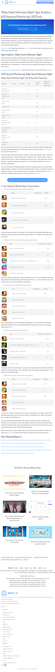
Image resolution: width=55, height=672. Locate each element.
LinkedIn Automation (8, 648)
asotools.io (37, 173)
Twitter (16, 568)
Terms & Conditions (8, 634)
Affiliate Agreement (7, 629)
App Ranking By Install (8, 619)
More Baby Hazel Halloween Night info (11, 70)
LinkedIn (40, 568)
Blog (4, 638)
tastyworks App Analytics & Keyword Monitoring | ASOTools (17, 453)
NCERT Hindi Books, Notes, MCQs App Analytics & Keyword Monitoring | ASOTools (23, 443)
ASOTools (27, 48)
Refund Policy (6, 636)
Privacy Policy (6, 631)
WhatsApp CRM (7, 646)
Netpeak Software (7, 651)
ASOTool (49, 70)
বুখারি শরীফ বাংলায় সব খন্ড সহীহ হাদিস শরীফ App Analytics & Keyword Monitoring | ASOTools (22, 447)
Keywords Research (8, 612)
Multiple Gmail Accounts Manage (11, 655)
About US (5, 641)
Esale (4, 660)
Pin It (44, 568)
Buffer (34, 568)
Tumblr (26, 568)
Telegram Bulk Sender (8, 658)
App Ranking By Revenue (9, 617)
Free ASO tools (5, 48)
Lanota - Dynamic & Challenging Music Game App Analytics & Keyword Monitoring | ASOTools (26, 450)
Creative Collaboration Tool (9, 662)
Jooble (4, 653)
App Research (6, 615)
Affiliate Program (7, 627)
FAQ (4, 621)
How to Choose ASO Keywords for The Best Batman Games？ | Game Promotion (14, 518)
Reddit (21, 568)
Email (30, 568)
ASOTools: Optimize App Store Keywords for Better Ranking (27, 180)
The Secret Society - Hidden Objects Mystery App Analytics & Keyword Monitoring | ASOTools (26, 440)
